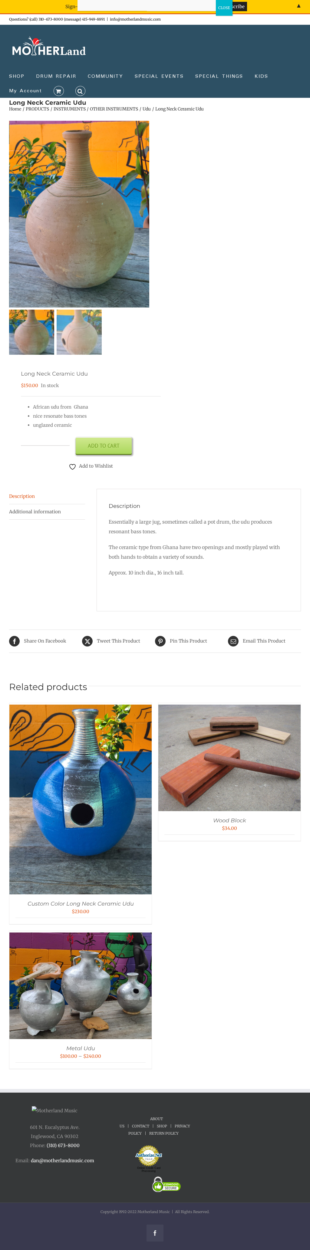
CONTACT (140, 1126)
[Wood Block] (229, 709)
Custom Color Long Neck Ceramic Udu (81, 903)
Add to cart (104, 445)
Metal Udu (80, 1048)
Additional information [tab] (35, 512)
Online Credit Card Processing (148, 1169)
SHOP (162, 1126)
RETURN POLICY (164, 1133)
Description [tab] (22, 496)
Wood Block (229, 820)
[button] (80, 90)
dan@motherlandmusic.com (62, 1160)
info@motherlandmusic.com (135, 19)
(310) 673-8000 (63, 1145)
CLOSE (224, 7)
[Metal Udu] (80, 937)
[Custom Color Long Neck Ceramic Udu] (80, 709)
